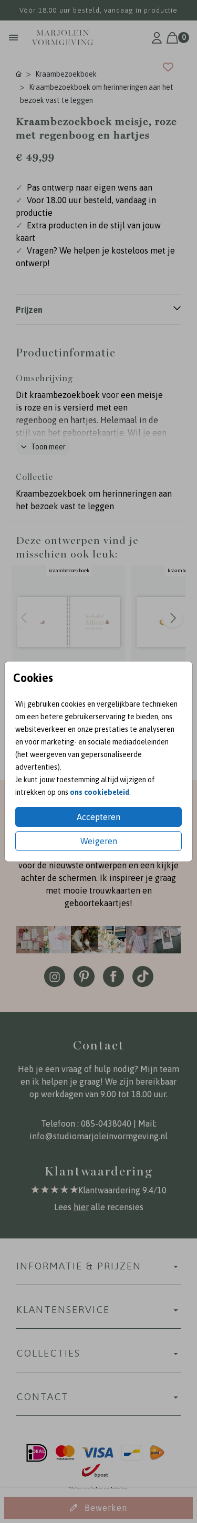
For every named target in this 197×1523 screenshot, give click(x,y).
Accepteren (98, 817)
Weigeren (98, 841)
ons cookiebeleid (99, 792)
